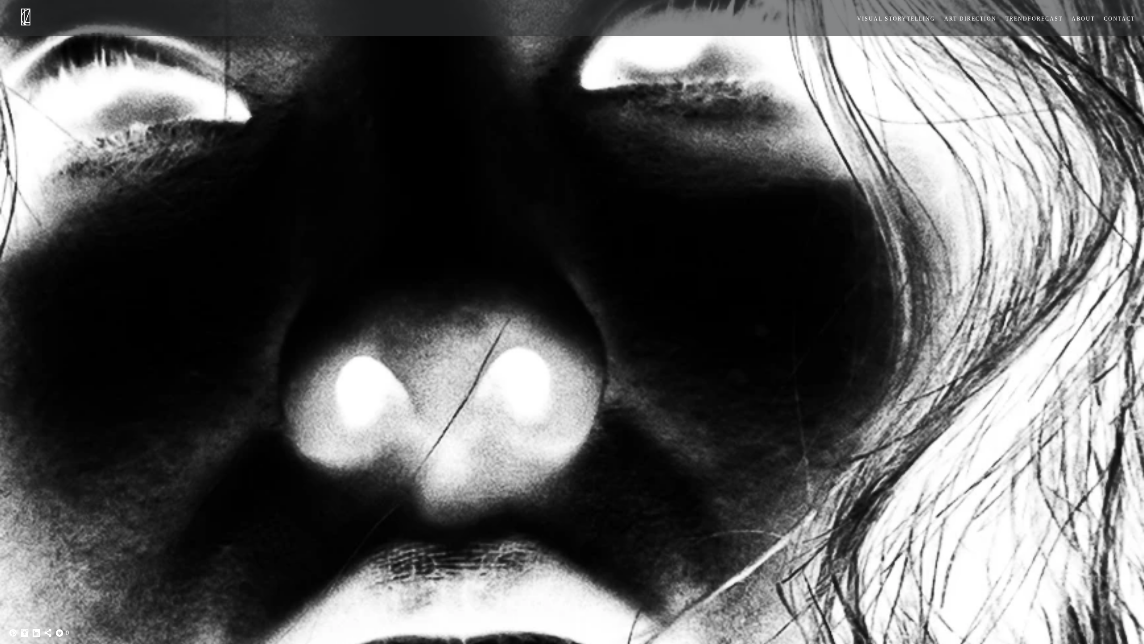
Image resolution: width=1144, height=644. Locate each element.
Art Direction (970, 19)
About (1083, 19)
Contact (1119, 19)
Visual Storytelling (896, 19)
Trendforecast (1034, 19)
